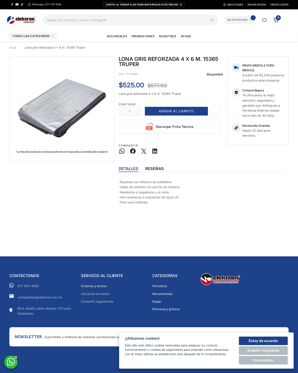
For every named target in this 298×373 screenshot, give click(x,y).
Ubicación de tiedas (95, 294)
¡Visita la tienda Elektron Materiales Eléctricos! (142, 4)
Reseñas (154, 168)
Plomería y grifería (166, 309)
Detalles (128, 168)
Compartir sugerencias (97, 301)
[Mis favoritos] (264, 20)
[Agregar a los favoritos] (215, 111)
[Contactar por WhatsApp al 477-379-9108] (10, 362)
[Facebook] (11, 4)
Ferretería (159, 286)
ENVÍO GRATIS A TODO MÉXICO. (258, 68)
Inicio (12, 47)
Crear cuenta (279, 4)
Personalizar (263, 360)
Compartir (128, 145)
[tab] (128, 168)
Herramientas (162, 294)
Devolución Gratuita (256, 125)
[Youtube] (16, 4)
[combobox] (125, 20)
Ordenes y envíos (94, 286)
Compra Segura (253, 90)
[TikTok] (21, 4)
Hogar (156, 301)
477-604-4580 (28, 286)
